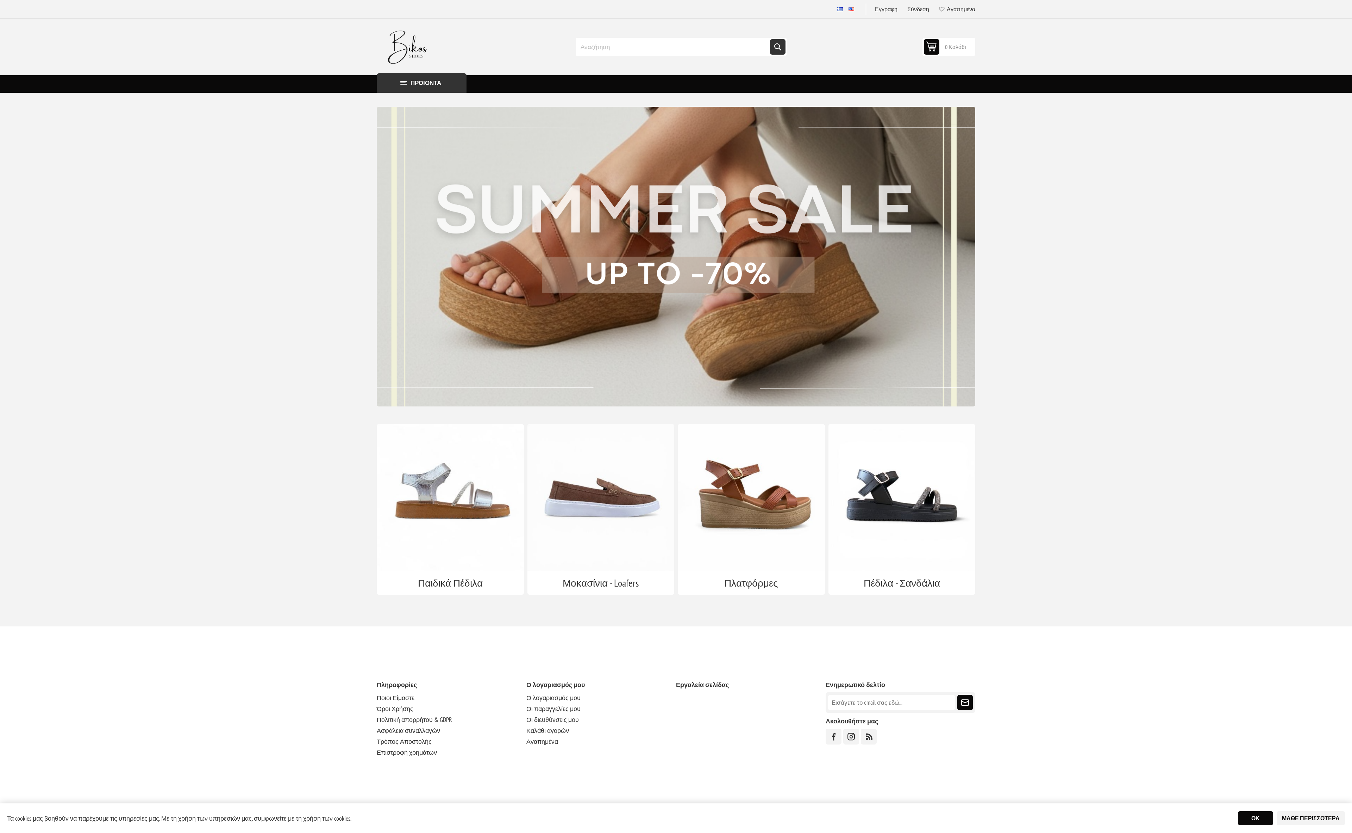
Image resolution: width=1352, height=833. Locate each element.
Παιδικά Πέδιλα (450, 582)
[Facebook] (833, 737)
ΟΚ (1255, 818)
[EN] (851, 9)
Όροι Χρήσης (395, 709)
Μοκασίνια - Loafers (601, 582)
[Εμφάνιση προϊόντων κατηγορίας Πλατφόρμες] (751, 497)
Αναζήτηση (777, 47)
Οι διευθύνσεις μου (552, 720)
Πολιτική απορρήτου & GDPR (414, 720)
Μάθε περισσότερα (1311, 818)
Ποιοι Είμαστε (395, 698)
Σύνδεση (918, 9)
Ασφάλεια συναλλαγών (408, 731)
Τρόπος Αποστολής (404, 741)
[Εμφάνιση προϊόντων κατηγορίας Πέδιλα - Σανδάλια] (902, 497)
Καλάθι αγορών (547, 731)
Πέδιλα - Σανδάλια (902, 582)
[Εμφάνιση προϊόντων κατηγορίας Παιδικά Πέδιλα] (450, 497)
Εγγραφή (886, 9)
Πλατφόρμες (751, 582)
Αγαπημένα (542, 741)
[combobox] (673, 47)
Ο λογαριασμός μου (553, 698)
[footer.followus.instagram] (851, 737)
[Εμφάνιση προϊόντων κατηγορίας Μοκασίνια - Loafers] (601, 497)
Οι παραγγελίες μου (553, 709)
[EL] (840, 9)
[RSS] (869, 737)
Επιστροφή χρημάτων (407, 752)
